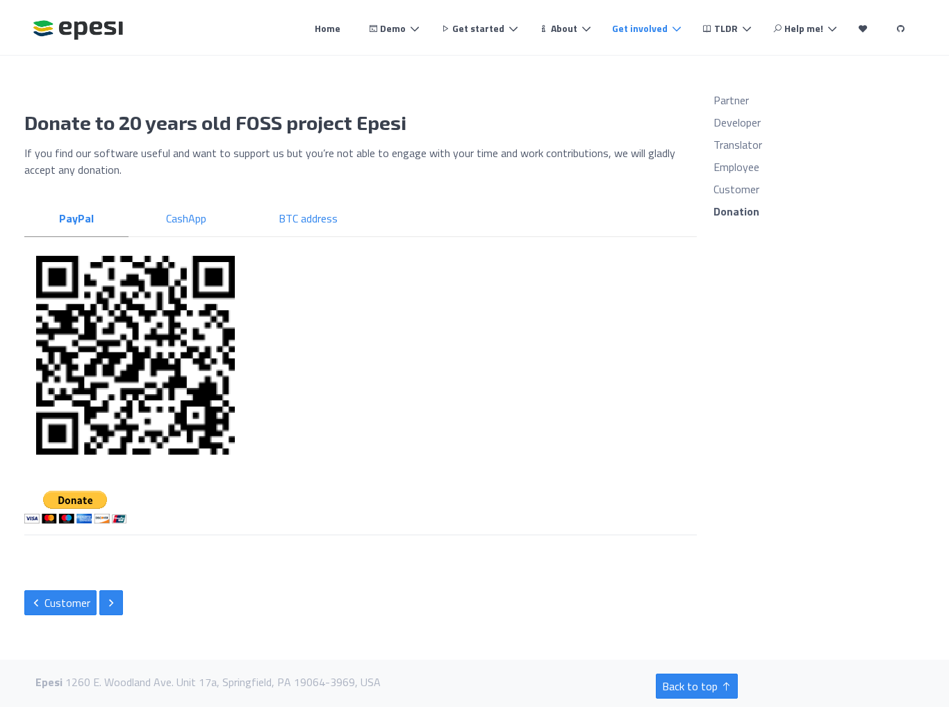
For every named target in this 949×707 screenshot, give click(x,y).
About (563, 28)
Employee (736, 167)
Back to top (691, 686)
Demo (392, 28)
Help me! (802, 28)
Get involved (640, 28)
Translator (737, 144)
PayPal (76, 218)
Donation (736, 211)
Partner (731, 100)
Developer (737, 122)
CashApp (186, 218)
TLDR (725, 28)
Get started (477, 28)
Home (327, 28)
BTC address (308, 218)
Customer (66, 602)
